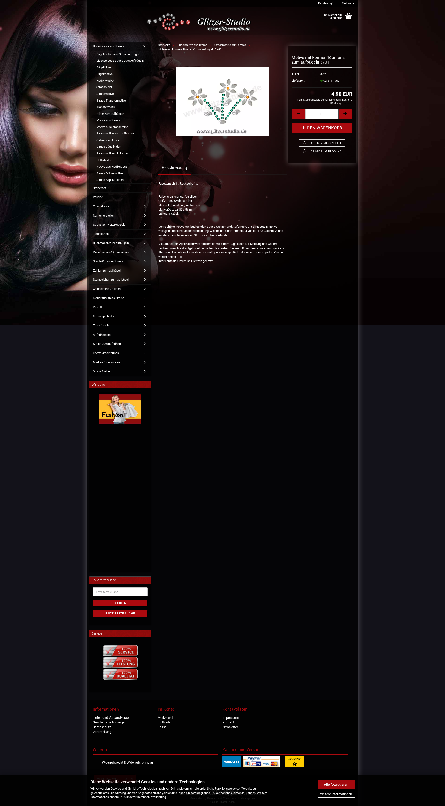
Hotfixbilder (103, 160)
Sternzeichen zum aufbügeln (111, 279)
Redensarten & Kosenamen (111, 252)
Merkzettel (348, 3)
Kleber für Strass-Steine (108, 298)
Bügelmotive (104, 74)
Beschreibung (174, 167)
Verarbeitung (102, 732)
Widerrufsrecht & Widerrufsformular (127, 762)
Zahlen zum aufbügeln (107, 270)
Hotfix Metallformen (106, 353)
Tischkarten (101, 234)
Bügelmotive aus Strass (108, 46)
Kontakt (228, 722)
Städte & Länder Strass (108, 261)
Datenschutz (102, 727)
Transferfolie (101, 325)
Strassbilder (104, 87)
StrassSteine (101, 371)
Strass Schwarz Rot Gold (109, 224)
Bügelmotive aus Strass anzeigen (118, 54)
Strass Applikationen (110, 180)
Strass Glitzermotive (109, 173)
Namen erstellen (103, 215)
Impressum (230, 718)
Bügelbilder (103, 67)
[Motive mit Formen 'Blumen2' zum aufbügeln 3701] (222, 101)
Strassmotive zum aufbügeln (115, 133)
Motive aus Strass (108, 120)
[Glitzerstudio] (199, 22)
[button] (298, 114)
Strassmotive (105, 94)
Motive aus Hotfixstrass (111, 166)
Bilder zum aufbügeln (110, 113)
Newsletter (230, 727)
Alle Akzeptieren (336, 784)
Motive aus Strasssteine (112, 127)
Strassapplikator (103, 316)
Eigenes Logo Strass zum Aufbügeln (120, 60)
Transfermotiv (105, 107)
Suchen (120, 603)
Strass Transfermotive (111, 100)
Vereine (98, 197)
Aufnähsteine (102, 334)
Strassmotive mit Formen (112, 153)
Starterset (99, 188)
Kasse (162, 727)
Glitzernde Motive (107, 140)
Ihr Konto (164, 722)
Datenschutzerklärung (151, 797)
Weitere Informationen (336, 794)
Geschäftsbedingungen (109, 722)
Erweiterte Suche (120, 613)
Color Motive (101, 206)
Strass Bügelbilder (108, 146)
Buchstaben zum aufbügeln (111, 243)
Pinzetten (99, 307)
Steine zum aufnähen (107, 343)
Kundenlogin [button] (326, 3)
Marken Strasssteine (106, 362)
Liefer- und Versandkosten (111, 718)
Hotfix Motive (105, 80)
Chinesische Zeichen (107, 289)
